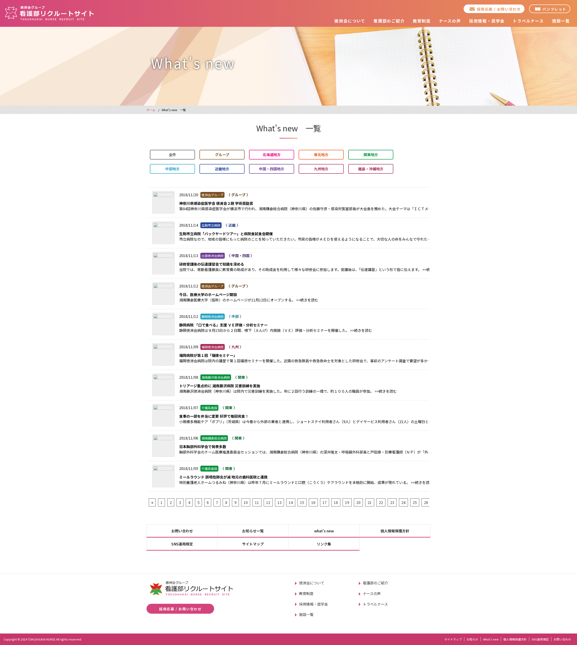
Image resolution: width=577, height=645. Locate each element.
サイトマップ (253, 544)
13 (279, 502)
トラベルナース (528, 21)
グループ (222, 154)
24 (403, 502)
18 (336, 502)
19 (347, 502)
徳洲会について (349, 21)
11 (257, 502)
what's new (324, 530)
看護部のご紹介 (389, 21)
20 (358, 502)
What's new (491, 639)
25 (415, 502)
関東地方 (371, 154)
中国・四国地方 (271, 168)
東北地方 (321, 154)
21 (370, 502)
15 (302, 502)
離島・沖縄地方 (370, 168)
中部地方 (172, 168)
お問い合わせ (182, 530)
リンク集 (324, 544)
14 (291, 502)
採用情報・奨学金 (487, 21)
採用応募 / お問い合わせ (499, 9)
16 (313, 502)
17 (325, 502)
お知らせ (472, 639)
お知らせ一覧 (253, 530)
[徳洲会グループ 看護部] (50, 13)
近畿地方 (222, 168)
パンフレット (554, 9)
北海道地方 (272, 154)
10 (246, 502)
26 (426, 502)
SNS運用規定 (182, 544)
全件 (172, 154)
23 (392, 502)
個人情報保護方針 (394, 530)
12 (268, 502)
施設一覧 (561, 21)
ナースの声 (450, 21)
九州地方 (321, 168)
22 (381, 502)
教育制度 (422, 21)
